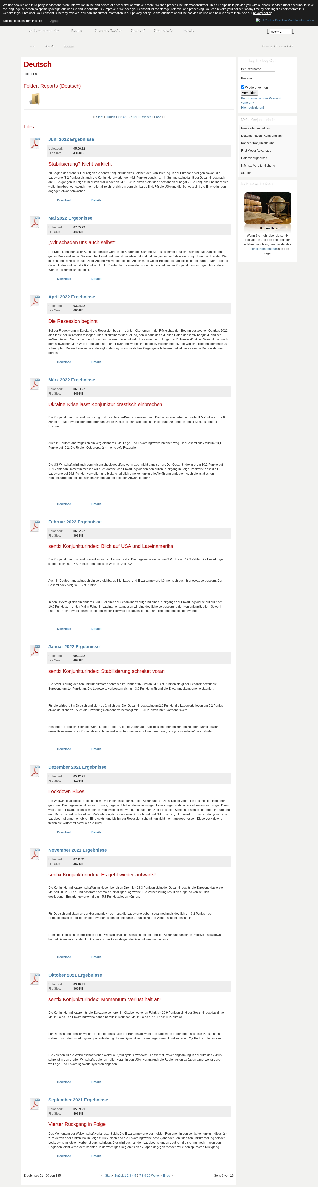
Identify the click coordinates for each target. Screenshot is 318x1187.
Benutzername (251, 69)
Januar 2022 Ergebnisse (74, 646)
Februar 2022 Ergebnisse (75, 521)
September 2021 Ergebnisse (78, 1099)
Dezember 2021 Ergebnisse (77, 767)
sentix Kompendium (264, 249)
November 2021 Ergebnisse (77, 850)
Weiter (146, 117)
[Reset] (293, 31)
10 (139, 117)
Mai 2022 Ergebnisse (70, 218)
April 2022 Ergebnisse (71, 296)
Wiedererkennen (256, 87)
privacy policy (262, 13)
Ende (157, 117)
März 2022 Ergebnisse (71, 379)
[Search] (268, 31)
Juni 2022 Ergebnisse (71, 139)
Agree (54, 21)
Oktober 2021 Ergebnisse (75, 975)
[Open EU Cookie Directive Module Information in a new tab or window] (285, 19)
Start (99, 117)
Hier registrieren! (252, 107)
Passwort (247, 78)
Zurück (110, 117)
